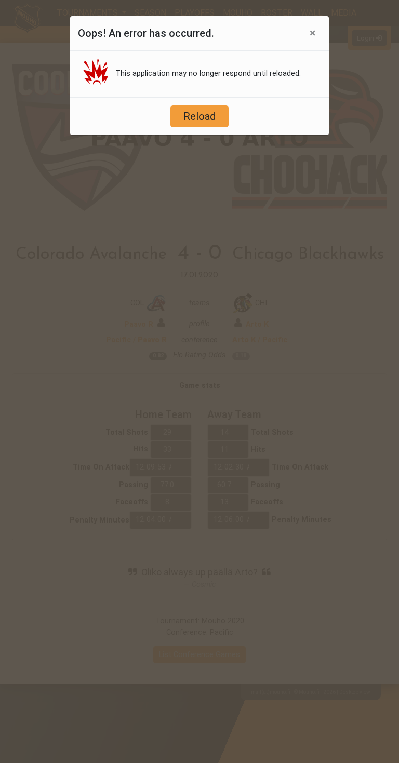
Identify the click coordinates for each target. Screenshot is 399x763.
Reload (199, 116)
